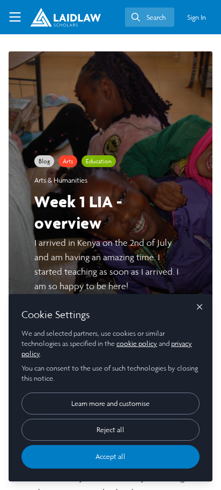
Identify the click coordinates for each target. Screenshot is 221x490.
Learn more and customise (110, 403)
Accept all (110, 456)
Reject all (110, 429)
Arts (68, 161)
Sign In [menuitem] (196, 17)
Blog (44, 161)
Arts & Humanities (60, 180)
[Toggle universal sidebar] (15, 17)
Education (99, 161)
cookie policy (136, 343)
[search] (149, 17)
